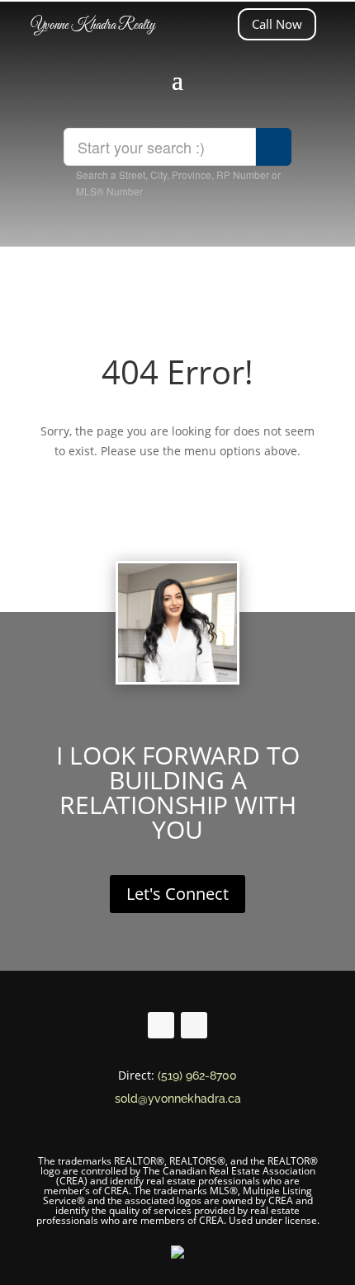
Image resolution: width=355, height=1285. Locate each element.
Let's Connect (177, 894)
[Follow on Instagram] (194, 1025)
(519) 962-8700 (197, 1075)
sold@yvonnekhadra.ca (178, 1098)
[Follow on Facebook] (161, 1025)
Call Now (277, 24)
